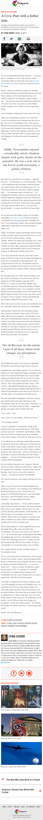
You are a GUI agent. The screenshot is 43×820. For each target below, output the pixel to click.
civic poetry (18, 623)
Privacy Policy (26, 817)
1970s (9, 623)
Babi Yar (37, 187)
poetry (27, 623)
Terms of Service (17, 817)
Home (4, 807)
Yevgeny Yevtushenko (17, 626)
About (38, 807)
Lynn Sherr (9, 33)
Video (23, 807)
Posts (9, 807)
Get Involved (30, 807)
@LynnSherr (5, 663)
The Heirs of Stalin (17, 218)
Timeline (16, 807)
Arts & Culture (15, 620)
